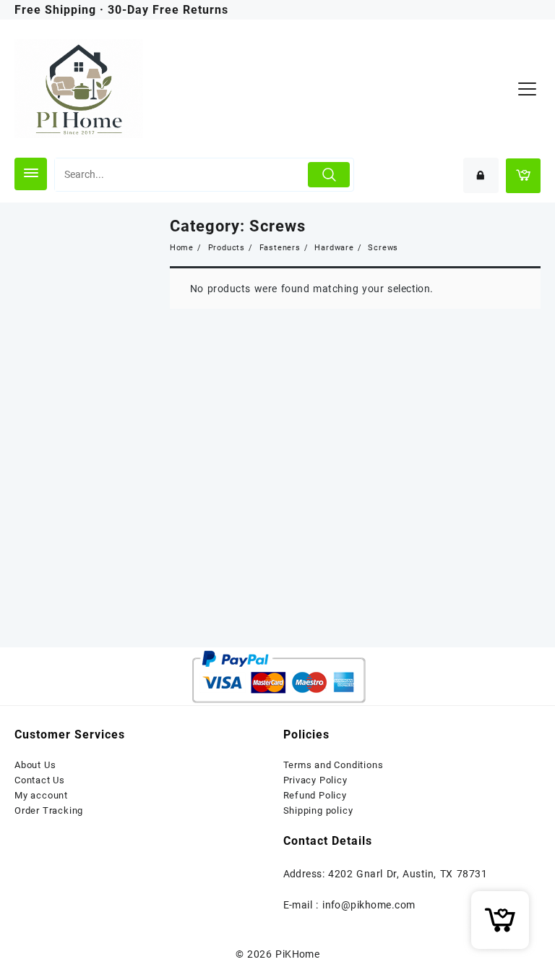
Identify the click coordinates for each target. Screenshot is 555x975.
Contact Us (39, 780)
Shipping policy (318, 810)
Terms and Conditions (333, 764)
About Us (35, 764)
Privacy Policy (315, 780)
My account (41, 795)
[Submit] (329, 174)
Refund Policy (315, 795)
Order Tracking (48, 810)
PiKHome (297, 954)
